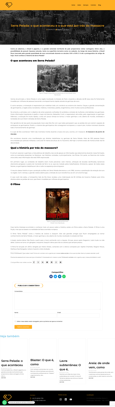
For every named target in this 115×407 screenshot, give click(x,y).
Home (73, 5)
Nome (16, 312)
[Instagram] (60, 399)
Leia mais (3, 377)
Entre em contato (67, 257)
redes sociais (64, 253)
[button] (51, 276)
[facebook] (33, 262)
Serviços (85, 5)
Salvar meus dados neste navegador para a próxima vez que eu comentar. (40, 321)
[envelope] (47, 262)
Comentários (18, 291)
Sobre (79, 5)
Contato (93, 5)
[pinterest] (51, 262)
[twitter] (38, 262)
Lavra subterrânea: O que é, (70, 365)
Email (59, 312)
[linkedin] (42, 262)
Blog (99, 5)
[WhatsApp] (56, 262)
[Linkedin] (65, 399)
